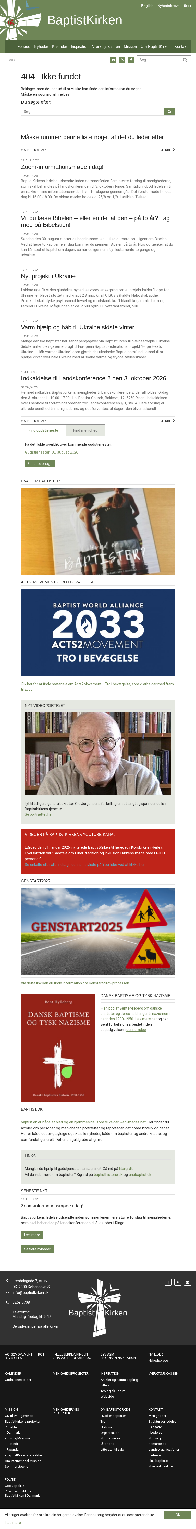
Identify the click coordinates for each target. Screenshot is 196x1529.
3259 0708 (21, 1302)
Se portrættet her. (39, 814)
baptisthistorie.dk (108, 1174)
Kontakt (180, 46)
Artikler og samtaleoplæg (119, 1380)
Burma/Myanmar (19, 1438)
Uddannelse (111, 1438)
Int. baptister (159, 1461)
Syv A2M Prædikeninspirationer (120, 1356)
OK (178, 1515)
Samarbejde (157, 1444)
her (154, 1019)
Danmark (13, 1432)
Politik (10, 1479)
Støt (187, 6)
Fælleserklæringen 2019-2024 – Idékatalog (72, 1356)
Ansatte (156, 1427)
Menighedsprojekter (71, 1373)
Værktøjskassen (106, 46)
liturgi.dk (126, 1168)
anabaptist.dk (140, 1174)
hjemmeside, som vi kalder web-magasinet (110, 1122)
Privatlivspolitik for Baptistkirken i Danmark (22, 1493)
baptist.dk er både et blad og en (47, 1122)
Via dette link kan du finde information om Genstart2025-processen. (75, 983)
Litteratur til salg (112, 1449)
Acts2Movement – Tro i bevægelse (24, 1356)
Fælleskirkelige (161, 1466)
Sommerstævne (16, 1466)
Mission (130, 46)
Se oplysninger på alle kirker (36, 1326)
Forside (23, 46)
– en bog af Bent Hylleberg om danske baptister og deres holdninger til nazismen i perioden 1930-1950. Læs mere (135, 1013)
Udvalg (155, 1438)
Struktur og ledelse (162, 1421)
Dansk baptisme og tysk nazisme (135, 995)
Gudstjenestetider (18, 1380)
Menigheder (157, 1416)
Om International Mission (23, 1461)
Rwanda (13, 1449)
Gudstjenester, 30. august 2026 (51, 452)
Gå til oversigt (40, 463)
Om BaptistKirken (155, 46)
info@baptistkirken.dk (30, 1292)
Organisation (110, 1433)
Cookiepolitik (14, 1486)
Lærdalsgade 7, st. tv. (30, 1281)
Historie (106, 1427)
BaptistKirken (84, 20)
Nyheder (41, 46)
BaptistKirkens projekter (22, 1421)
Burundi (12, 1444)
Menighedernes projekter (66, 1411)
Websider (108, 1396)
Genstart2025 (35, 881)
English (147, 6)
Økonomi (107, 1444)
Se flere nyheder (37, 1249)
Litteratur (107, 1385)
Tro (103, 1421)
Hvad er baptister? (41, 481)
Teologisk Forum (113, 1391)
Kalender (59, 46)
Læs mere (32, 1235)
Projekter (11, 1427)
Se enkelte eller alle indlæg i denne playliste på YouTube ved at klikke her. (85, 864)
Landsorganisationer (164, 1449)
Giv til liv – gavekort (19, 1416)
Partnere (155, 1455)
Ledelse (156, 1432)
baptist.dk (32, 1109)
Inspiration (79, 46)
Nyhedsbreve (168, 6)
